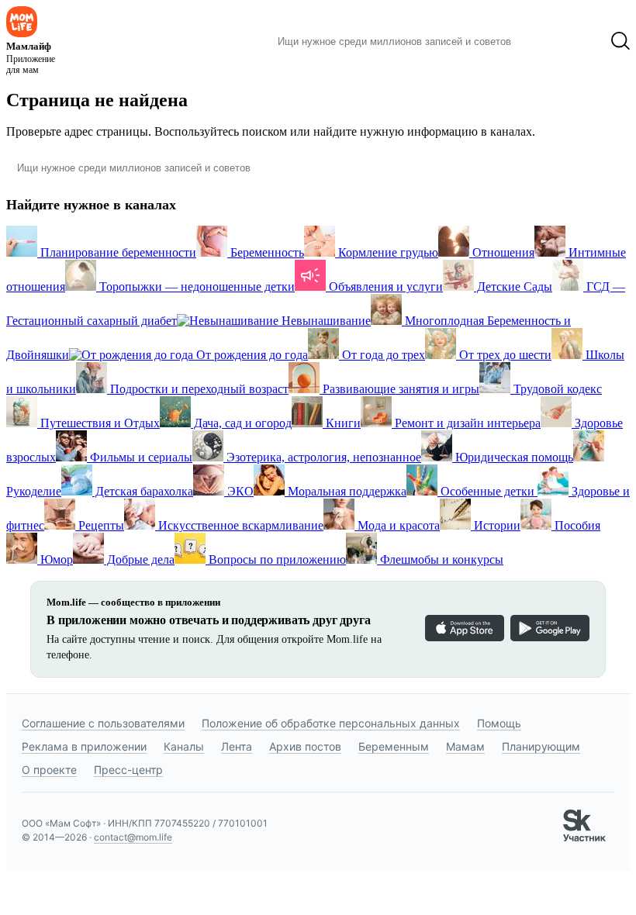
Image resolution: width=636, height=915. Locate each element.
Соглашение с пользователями (103, 723)
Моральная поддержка (345, 491)
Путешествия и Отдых (98, 423)
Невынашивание (324, 320)
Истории (495, 525)
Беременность (265, 252)
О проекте (49, 769)
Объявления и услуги (384, 286)
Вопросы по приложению (276, 559)
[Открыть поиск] (620, 41)
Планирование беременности (116, 252)
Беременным (393, 746)
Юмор (55, 559)
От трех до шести (503, 354)
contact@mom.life (133, 837)
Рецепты (99, 525)
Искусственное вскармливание (239, 525)
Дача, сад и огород (241, 423)
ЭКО (239, 491)
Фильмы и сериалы (139, 457)
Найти (546, 41)
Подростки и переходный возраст (198, 388)
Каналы (184, 746)
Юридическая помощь (512, 457)
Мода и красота (397, 525)
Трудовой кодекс (556, 388)
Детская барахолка (142, 491)
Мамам (465, 746)
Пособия (575, 525)
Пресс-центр (128, 769)
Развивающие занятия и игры (399, 388)
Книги (342, 423)
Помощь (499, 723)
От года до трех (382, 354)
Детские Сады (513, 286)
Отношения (501, 252)
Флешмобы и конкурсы (440, 559)
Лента (236, 746)
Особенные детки (487, 491)
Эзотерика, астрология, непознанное (322, 457)
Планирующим (541, 746)
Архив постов (305, 746)
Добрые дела (139, 559)
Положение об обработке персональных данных (331, 723)
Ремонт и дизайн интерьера (466, 423)
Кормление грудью (386, 252)
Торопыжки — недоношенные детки (195, 286)
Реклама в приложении (84, 746)
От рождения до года (250, 354)
